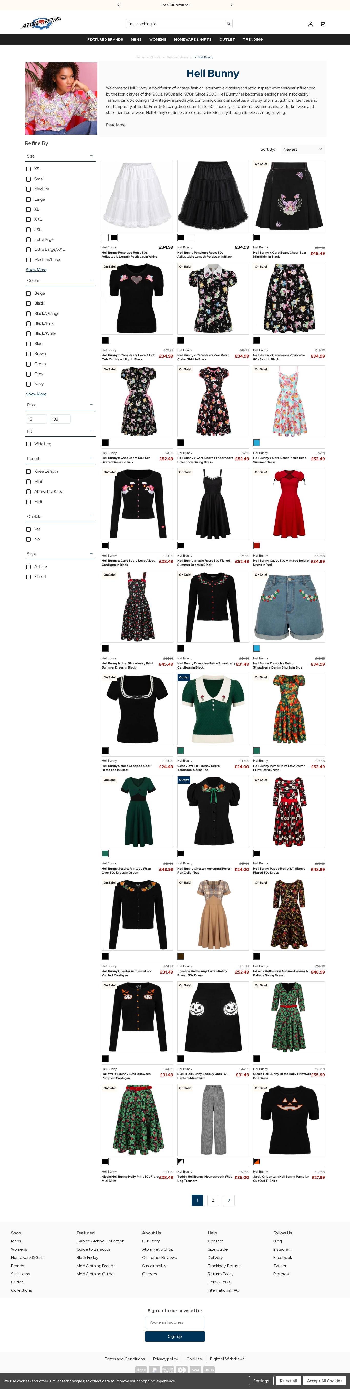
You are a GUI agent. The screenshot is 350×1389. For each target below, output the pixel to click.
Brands (17, 1265)
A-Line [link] (40, 566)
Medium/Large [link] (47, 259)
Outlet (17, 1282)
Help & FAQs (219, 1282)
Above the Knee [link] (48, 491)
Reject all (288, 1381)
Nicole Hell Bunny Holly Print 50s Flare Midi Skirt (130, 1179)
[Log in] (310, 25)
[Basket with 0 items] (322, 25)
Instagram (282, 1249)
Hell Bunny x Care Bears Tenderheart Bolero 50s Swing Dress (205, 460)
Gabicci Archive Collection (101, 1241)
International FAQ (224, 1290)
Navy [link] (39, 384)
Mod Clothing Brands (96, 1265)
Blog (277, 1241)
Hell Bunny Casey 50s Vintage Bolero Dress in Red (281, 563)
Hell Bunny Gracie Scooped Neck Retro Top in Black (126, 768)
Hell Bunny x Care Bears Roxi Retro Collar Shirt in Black (203, 357)
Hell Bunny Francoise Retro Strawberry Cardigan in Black (206, 665)
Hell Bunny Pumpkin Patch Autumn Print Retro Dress (279, 768)
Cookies (194, 1359)
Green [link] (40, 364)
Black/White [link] (45, 333)
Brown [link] (40, 353)
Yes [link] (37, 529)
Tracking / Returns (224, 1265)
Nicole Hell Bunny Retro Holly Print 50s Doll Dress (282, 1076)
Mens (16, 1241)
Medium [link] (41, 189)
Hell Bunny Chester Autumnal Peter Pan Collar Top (203, 870)
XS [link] (36, 168)
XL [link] (36, 209)
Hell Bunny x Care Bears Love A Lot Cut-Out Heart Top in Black (128, 357)
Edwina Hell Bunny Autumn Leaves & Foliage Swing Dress (280, 973)
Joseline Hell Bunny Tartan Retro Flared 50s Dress (202, 973)
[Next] (229, 1200)
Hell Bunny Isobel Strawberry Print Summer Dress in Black (128, 665)
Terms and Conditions (125, 1359)
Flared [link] (40, 576)
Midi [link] (38, 501)
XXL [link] (38, 219)
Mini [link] (38, 481)
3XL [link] (38, 229)
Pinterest (281, 1274)
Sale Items (20, 1274)
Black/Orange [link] (46, 313)
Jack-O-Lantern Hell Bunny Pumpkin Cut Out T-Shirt (281, 1179)
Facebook (282, 1257)
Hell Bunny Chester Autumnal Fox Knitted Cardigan (127, 973)
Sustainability (154, 1265)
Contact (215, 1241)
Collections (21, 1290)
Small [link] (39, 179)
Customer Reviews (159, 1257)
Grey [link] (38, 374)
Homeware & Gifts (27, 1257)
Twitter (279, 1265)
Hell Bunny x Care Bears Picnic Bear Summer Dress (279, 460)
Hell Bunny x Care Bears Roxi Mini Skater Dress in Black (126, 460)
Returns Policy (220, 1274)
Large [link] (39, 199)
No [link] (37, 539)
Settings (261, 1381)
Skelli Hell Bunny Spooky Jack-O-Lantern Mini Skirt (202, 1076)
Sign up (175, 1336)
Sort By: (268, 149)
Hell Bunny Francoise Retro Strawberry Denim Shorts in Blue (277, 665)
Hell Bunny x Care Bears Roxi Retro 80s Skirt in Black (279, 357)
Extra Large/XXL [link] (49, 249)
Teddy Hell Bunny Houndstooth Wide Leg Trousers (204, 1179)
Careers (149, 1274)
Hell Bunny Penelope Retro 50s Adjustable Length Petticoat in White (129, 254)
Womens (19, 1249)
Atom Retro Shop (158, 1249)
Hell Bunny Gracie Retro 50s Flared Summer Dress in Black (203, 563)
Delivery (215, 1257)
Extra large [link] (44, 239)
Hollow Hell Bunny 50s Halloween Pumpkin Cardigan (126, 1076)
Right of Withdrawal (227, 1359)
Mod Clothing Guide (95, 1274)
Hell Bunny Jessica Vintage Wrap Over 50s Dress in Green (126, 870)
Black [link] (39, 303)
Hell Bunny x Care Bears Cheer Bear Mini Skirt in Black (280, 254)
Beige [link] (39, 293)
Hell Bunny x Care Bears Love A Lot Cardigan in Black (128, 563)
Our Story (151, 1241)
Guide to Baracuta (93, 1249)
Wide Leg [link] (42, 443)
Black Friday (87, 1257)
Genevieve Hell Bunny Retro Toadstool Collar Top (198, 768)
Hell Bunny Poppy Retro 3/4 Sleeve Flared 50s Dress (279, 870)
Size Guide (218, 1249)
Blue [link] (38, 343)
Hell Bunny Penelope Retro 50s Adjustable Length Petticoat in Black (204, 254)
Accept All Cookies (324, 1381)
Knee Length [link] (46, 471)
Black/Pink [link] (44, 323)
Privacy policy (165, 1359)
